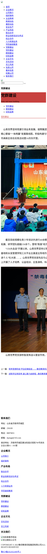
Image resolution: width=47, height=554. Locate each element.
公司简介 (9, 13)
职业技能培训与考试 (14, 36)
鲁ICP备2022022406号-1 (11, 552)
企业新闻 (9, 18)
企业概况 (9, 10)
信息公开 (9, 67)
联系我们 (9, 76)
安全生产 (9, 27)
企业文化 (9, 59)
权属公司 (9, 73)
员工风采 (9, 65)
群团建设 (9, 53)
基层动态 (9, 24)
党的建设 (9, 50)
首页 (8, 7)
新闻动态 (9, 21)
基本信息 (9, 70)
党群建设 (9, 47)
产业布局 (9, 30)
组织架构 (9, 16)
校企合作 (9, 39)
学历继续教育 (11, 44)
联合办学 (9, 33)
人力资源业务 (11, 41)
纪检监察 (9, 56)
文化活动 (9, 62)
